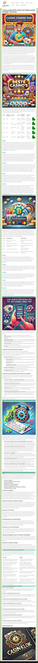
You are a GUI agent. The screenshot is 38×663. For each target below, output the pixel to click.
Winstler (17, 2)
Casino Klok (5, 5)
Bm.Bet (31, 2)
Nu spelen (33, 119)
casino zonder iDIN (19, 69)
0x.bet (13, 5)
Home (13, 2)
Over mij (17, 5)
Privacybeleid (23, 5)
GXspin (27, 2)
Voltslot (22, 2)
